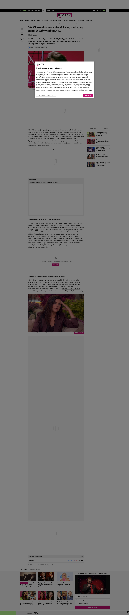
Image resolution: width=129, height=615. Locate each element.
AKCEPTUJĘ (88, 95)
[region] (64, 79)
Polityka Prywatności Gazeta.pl (80, 90)
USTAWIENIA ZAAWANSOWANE (46, 95)
